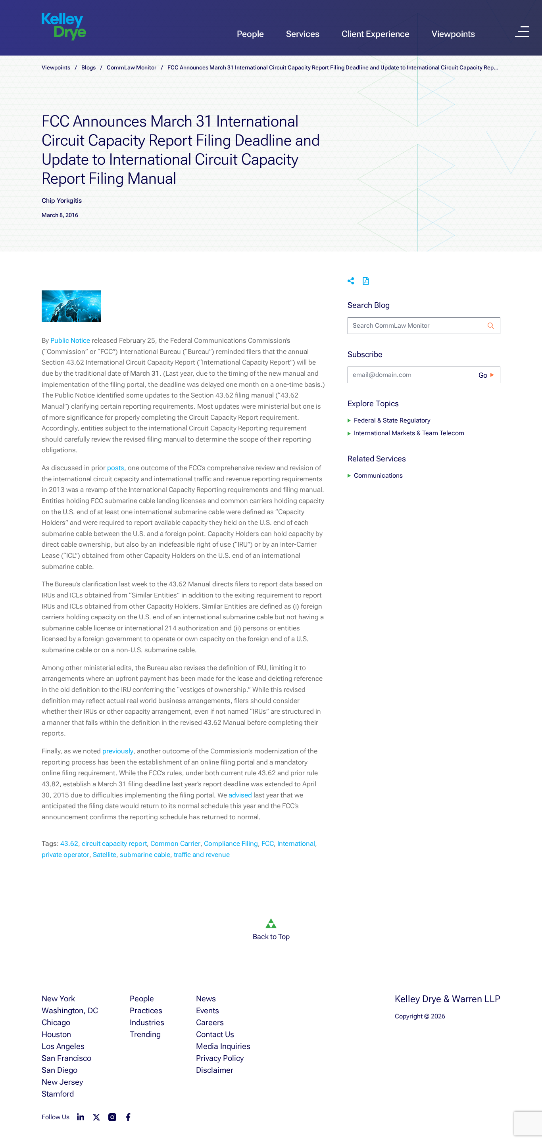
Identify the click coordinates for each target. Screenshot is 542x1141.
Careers (210, 1022)
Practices (146, 1010)
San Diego (59, 1070)
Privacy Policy (220, 1058)
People (250, 34)
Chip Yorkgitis (62, 200)
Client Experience (375, 34)
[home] (64, 27)
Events (207, 1010)
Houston (56, 1034)
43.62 (69, 843)
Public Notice (70, 340)
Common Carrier (175, 843)
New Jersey (62, 1082)
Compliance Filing (231, 843)
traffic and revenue (202, 855)
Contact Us (215, 1034)
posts (115, 468)
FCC (267, 843)
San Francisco (66, 1058)
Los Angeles (63, 1046)
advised (240, 795)
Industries (147, 1022)
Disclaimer (214, 1070)
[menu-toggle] (522, 31)
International (296, 843)
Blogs (88, 67)
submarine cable (145, 855)
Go (483, 375)
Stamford (58, 1094)
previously (117, 751)
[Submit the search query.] (491, 325)
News (206, 998)
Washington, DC (70, 1010)
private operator (65, 855)
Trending (145, 1034)
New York (58, 998)
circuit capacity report (114, 843)
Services (302, 34)
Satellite (104, 855)
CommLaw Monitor (131, 67)
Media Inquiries (223, 1046)
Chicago (56, 1022)
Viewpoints (453, 34)
